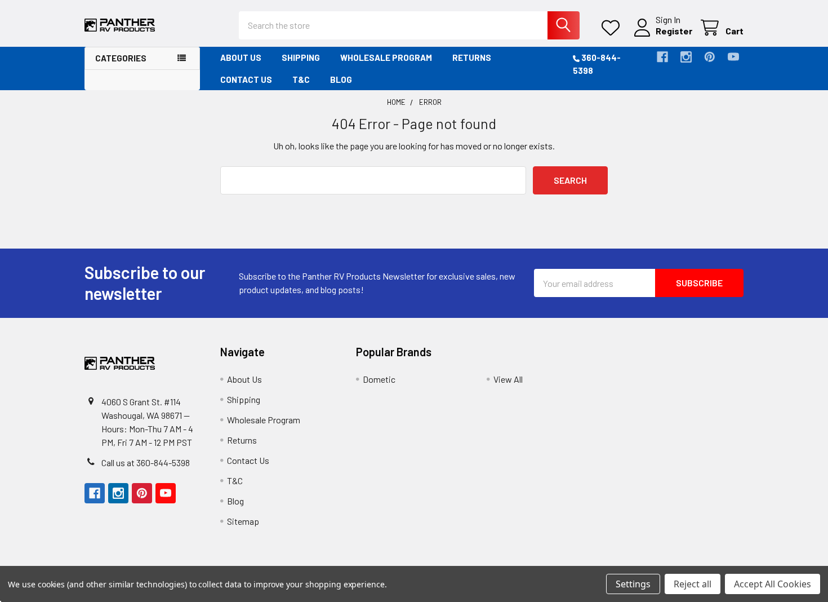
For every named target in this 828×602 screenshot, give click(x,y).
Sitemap (243, 521)
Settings (633, 584)
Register (674, 30)
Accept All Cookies (772, 584)
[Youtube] (733, 57)
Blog (341, 79)
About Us (240, 57)
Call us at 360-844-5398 (145, 462)
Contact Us (246, 79)
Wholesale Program (386, 57)
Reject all (692, 584)
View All (508, 379)
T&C (301, 79)
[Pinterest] (710, 57)
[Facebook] (662, 57)
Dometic (379, 379)
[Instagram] (686, 57)
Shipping (301, 57)
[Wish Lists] (613, 28)
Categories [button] (120, 58)
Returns (471, 57)
